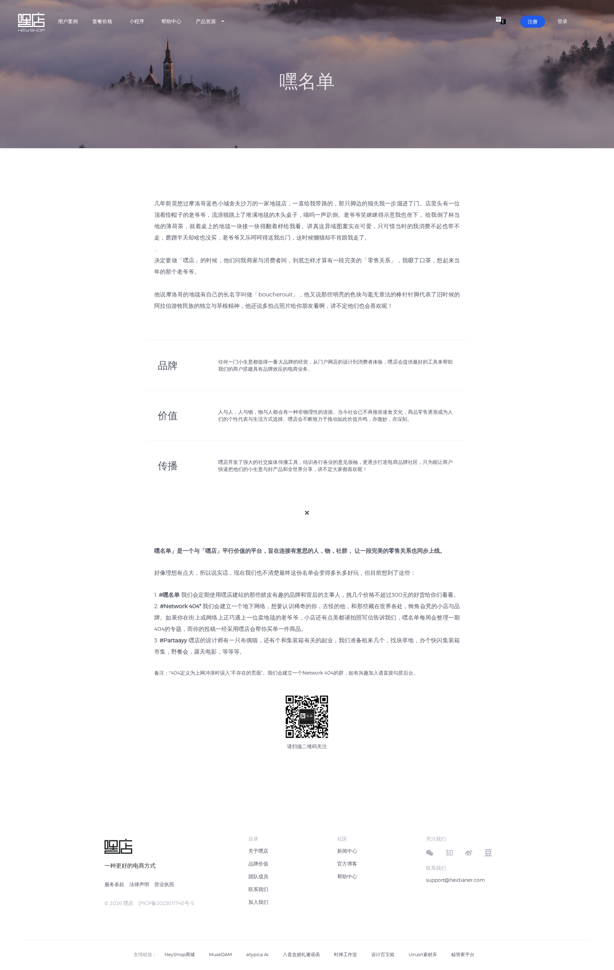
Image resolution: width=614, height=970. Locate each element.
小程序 (136, 21)
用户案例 (68, 21)
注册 (533, 21)
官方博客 (347, 864)
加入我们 (258, 902)
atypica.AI (257, 954)
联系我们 (258, 889)
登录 (562, 21)
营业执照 (164, 884)
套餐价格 (102, 21)
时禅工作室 (345, 954)
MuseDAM (220, 954)
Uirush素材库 (423, 954)
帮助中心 (171, 21)
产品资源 (206, 21)
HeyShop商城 (180, 954)
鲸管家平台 (462, 954)
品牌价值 (258, 864)
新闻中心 (347, 851)
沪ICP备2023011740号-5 (166, 903)
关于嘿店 (258, 851)
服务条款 (114, 884)
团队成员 (258, 876)
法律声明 (139, 884)
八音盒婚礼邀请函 (301, 954)
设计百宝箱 (382, 954)
